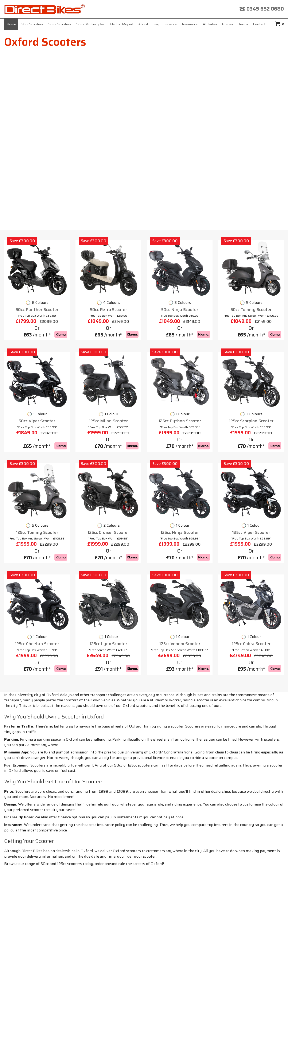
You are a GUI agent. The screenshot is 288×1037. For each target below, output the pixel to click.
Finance (170, 24)
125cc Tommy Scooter (37, 532)
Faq (156, 24)
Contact (259, 24)
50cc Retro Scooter (108, 310)
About (143, 24)
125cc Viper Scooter (251, 532)
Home (11, 24)
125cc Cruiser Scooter (108, 532)
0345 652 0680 (265, 9)
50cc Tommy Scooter (251, 310)
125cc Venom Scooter (179, 644)
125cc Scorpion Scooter (251, 421)
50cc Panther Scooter (37, 310)
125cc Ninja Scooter (179, 532)
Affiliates (210, 24)
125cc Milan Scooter (108, 421)
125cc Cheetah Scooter (37, 644)
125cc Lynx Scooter (108, 644)
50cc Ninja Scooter (179, 310)
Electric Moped (121, 24)
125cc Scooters (59, 24)
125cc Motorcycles (90, 24)
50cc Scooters (32, 24)
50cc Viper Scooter (37, 421)
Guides (227, 24)
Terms (243, 24)
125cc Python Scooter (179, 421)
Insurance (190, 24)
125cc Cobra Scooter (251, 644)
